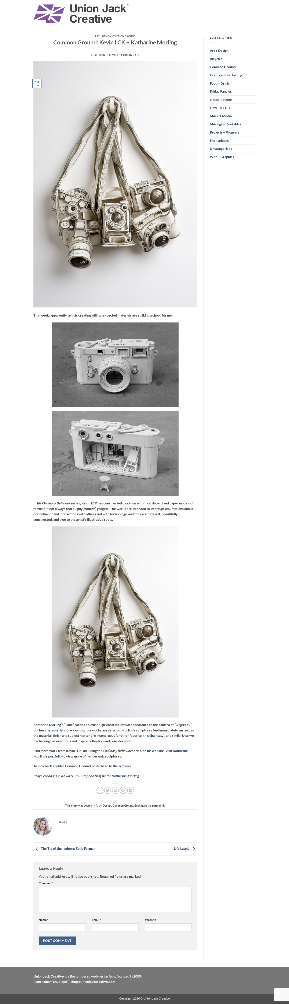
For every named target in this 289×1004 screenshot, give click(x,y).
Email (96, 919)
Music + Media (221, 116)
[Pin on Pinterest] (123, 790)
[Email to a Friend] (115, 790)
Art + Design (103, 36)
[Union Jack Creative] (81, 14)
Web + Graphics (222, 157)
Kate (136, 55)
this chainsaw (153, 735)
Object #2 (183, 725)
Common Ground (124, 36)
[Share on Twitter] (107, 790)
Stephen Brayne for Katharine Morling (110, 776)
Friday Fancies (221, 91)
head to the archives (116, 766)
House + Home (221, 100)
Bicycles (216, 59)
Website (150, 919)
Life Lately (182, 848)
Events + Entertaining (226, 75)
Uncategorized (221, 148)
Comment (46, 883)
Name (43, 919)
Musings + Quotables (225, 124)
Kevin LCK (89, 503)
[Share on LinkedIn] (130, 790)
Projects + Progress (224, 132)
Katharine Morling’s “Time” (53, 725)
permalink (158, 805)
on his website (153, 751)
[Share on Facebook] (99, 790)
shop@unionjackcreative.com (93, 981)
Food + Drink (219, 83)
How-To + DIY (220, 108)
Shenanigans (219, 140)
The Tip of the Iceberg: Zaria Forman (67, 848)
